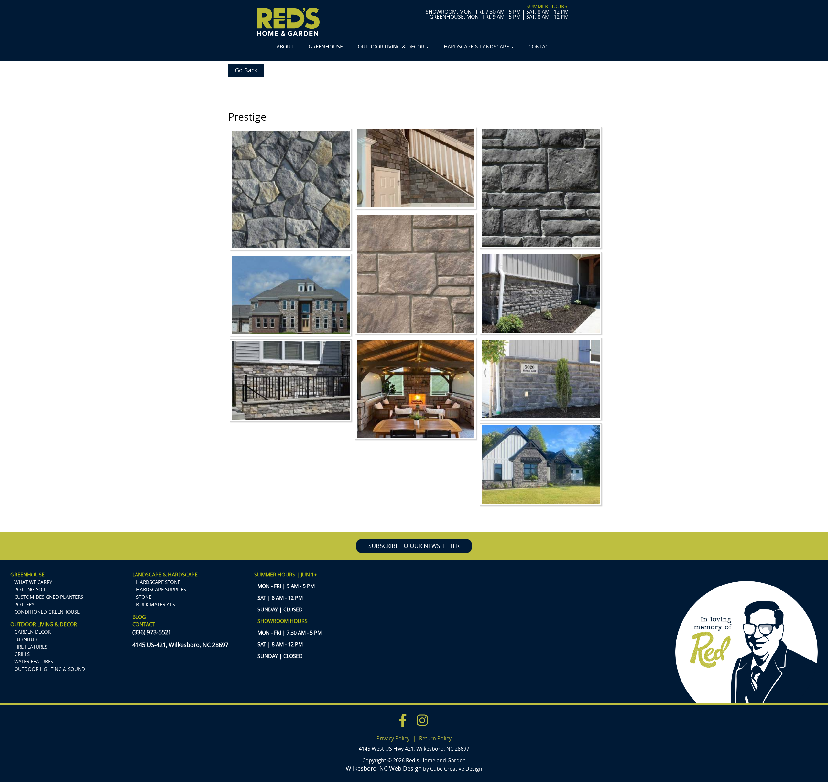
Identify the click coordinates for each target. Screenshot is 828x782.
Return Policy (435, 738)
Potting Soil (30, 589)
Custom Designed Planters (48, 597)
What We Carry (33, 582)
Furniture (27, 639)
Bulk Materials (155, 604)
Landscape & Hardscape (165, 574)
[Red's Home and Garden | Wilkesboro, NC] (288, 22)
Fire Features (30, 646)
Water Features (33, 661)
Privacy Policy (392, 738)
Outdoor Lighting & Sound (49, 669)
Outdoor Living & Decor (43, 624)
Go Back (246, 70)
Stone (143, 597)
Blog (139, 616)
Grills (22, 654)
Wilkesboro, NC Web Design (384, 768)
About (285, 46)
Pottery (24, 604)
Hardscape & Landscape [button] (477, 46)
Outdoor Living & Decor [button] (392, 46)
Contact (539, 46)
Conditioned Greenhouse (47, 611)
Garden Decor (32, 632)
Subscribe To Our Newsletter (414, 546)
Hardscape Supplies (161, 589)
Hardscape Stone (158, 582)
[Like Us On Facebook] (403, 721)
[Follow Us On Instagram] (422, 721)
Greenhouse (326, 46)
